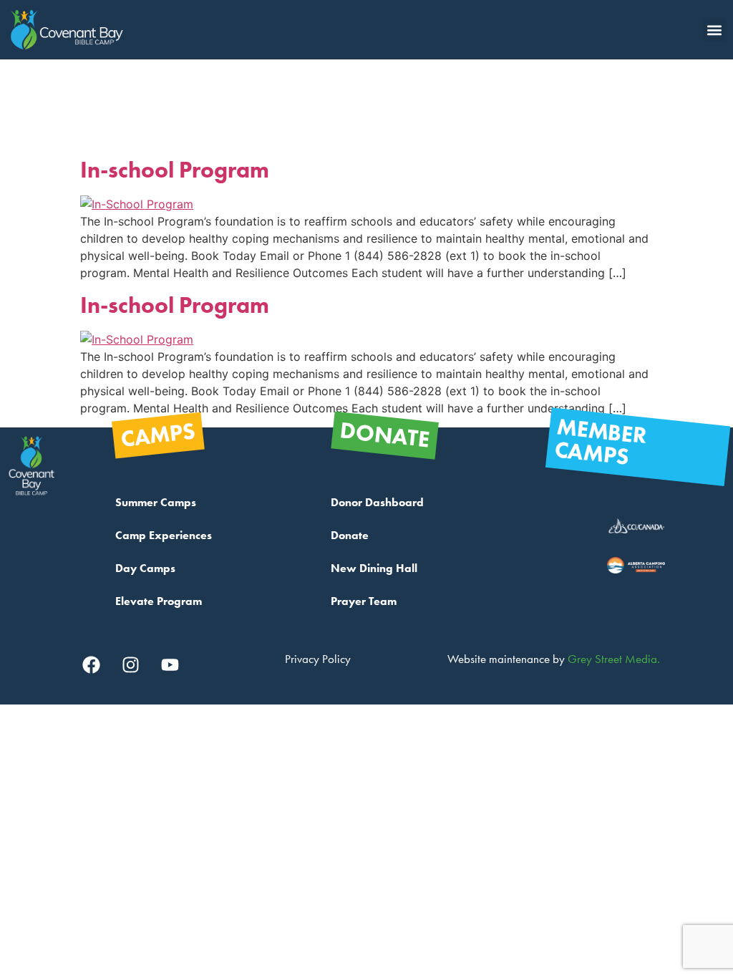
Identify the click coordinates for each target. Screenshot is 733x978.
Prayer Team (364, 601)
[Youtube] (170, 664)
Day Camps (145, 568)
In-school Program (174, 170)
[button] (714, 30)
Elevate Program (158, 601)
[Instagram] (130, 664)
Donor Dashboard (377, 502)
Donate (350, 535)
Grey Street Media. (614, 659)
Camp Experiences (163, 535)
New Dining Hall (374, 568)
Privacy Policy (318, 659)
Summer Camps (155, 502)
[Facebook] (91, 664)
